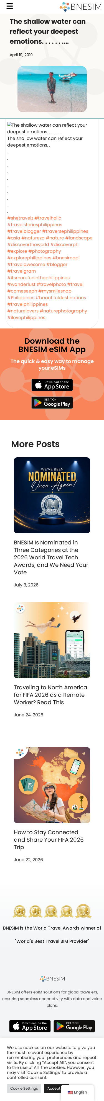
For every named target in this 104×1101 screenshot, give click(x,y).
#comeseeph (22, 291)
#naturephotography (63, 311)
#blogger (56, 264)
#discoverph (64, 244)
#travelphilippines (27, 304)
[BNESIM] (52, 978)
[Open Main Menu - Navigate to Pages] (9, 6)
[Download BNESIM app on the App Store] (52, 385)
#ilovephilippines (26, 317)
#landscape (79, 238)
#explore (17, 251)
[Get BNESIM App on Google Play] (74, 1026)
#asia (13, 238)
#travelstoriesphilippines (34, 224)
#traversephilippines (65, 231)
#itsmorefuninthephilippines (38, 278)
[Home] (80, 7)
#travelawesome (26, 264)
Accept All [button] (56, 1088)
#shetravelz (20, 218)
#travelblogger (24, 231)
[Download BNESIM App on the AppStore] (30, 1026)
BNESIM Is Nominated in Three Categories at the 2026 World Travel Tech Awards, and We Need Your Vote (51, 557)
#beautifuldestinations (60, 297)
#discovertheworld (28, 244)
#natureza (33, 238)
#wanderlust (21, 284)
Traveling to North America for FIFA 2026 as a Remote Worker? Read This (50, 694)
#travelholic (47, 218)
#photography (44, 251)
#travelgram (21, 271)
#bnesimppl (66, 258)
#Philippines (20, 297)
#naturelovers (23, 311)
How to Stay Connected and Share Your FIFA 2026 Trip (49, 839)
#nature (55, 238)
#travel (75, 284)
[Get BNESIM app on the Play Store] (52, 402)
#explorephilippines (29, 258)
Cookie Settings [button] (24, 1088)
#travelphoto (51, 284)
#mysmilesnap (55, 291)
